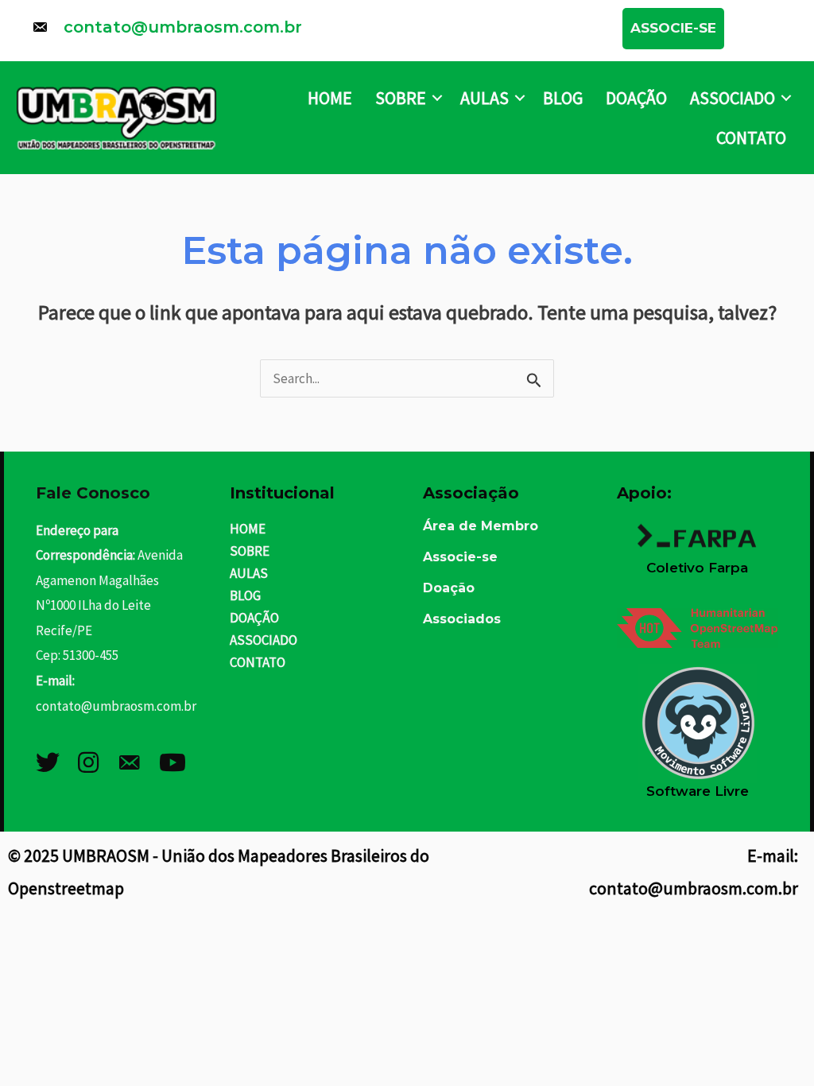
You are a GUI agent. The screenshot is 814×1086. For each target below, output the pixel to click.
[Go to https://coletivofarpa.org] (698, 539)
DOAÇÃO (636, 98)
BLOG (563, 98)
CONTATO (751, 137)
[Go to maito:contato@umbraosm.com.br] (311, 31)
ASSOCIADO (732, 98)
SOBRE (400, 98)
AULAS (484, 98)
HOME (330, 98)
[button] (673, 28)
